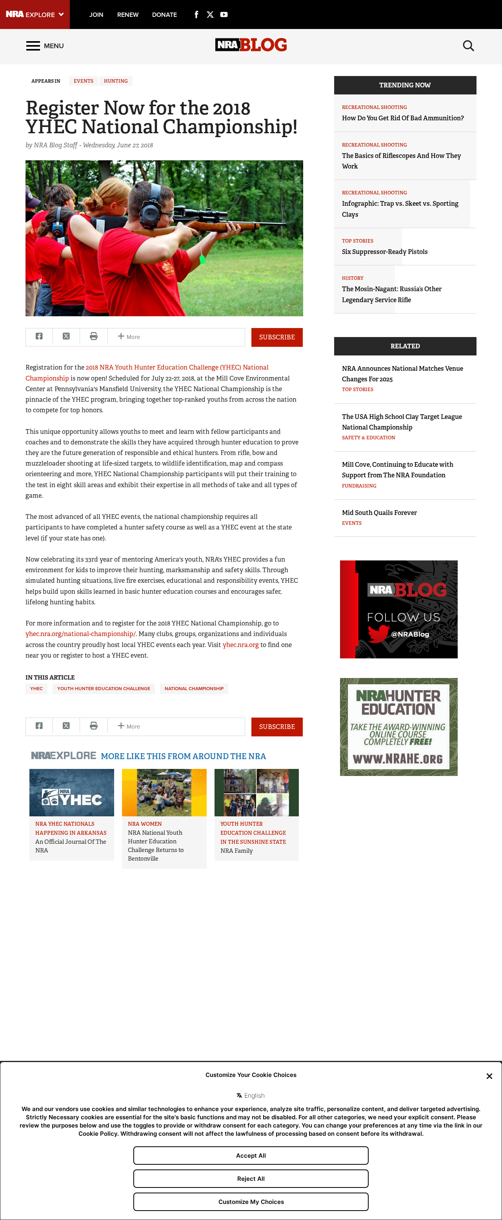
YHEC (36, 688)
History (353, 278)
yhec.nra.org (241, 645)
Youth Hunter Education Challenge (103, 688)
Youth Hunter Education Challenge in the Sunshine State (253, 833)
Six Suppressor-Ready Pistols (385, 252)
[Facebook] (196, 5)
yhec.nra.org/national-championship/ (80, 634)
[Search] (469, 46)
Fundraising (359, 486)
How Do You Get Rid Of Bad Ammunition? (403, 118)
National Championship (194, 688)
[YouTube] (224, 5)
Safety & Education (368, 438)
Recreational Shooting (374, 107)
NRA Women (145, 824)
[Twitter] (210, 5)
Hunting (116, 81)
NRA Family (236, 851)
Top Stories (357, 241)
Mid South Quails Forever (379, 513)
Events (83, 81)
